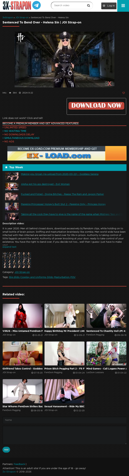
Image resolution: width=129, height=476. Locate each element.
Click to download (96, 106)
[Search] (88, 5)
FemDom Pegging (95, 335)
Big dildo (14, 277)
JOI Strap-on (21, 18)
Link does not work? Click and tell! (23, 118)
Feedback (19, 464)
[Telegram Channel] (36, 5)
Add (6, 449)
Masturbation (62, 277)
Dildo (50, 277)
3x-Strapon (9, 472)
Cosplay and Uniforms (33, 277)
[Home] (17, 5)
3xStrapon (8, 18)
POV (73, 277)
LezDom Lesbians (95, 372)
